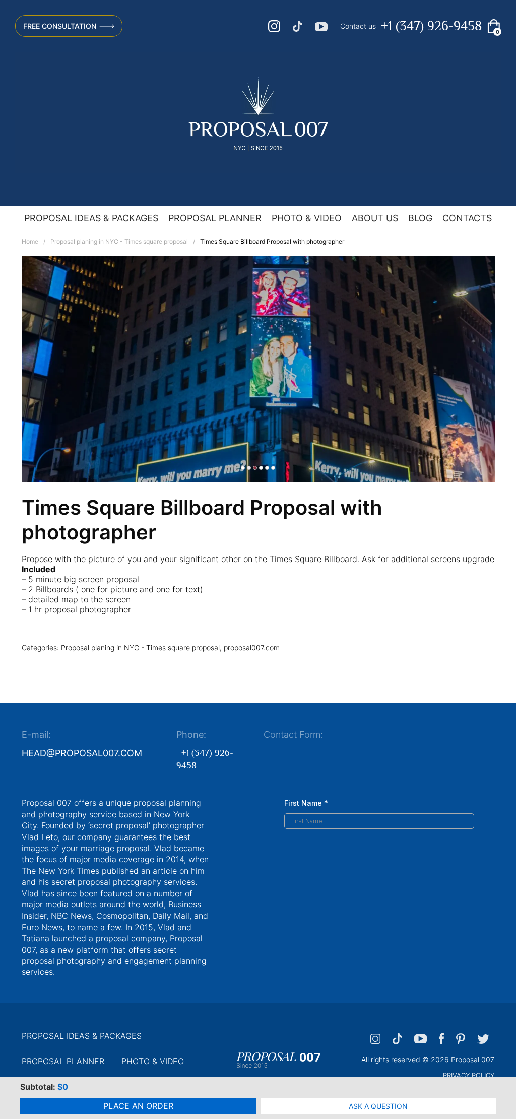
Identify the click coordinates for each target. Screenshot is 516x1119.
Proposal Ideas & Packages (91, 218)
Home (30, 241)
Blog (420, 218)
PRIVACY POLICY (468, 1075)
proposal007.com (252, 647)
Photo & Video (307, 218)
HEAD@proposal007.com (82, 753)
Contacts (467, 218)
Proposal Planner (215, 218)
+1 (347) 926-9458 (431, 26)
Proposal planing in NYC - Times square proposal (119, 241)
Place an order (138, 1106)
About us (375, 218)
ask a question (378, 1106)
